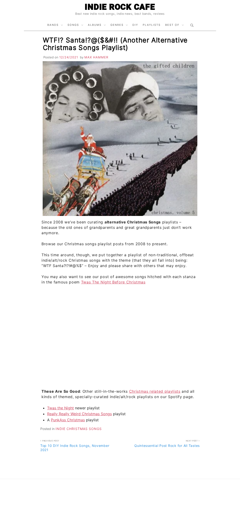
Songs (73, 24)
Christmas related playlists (154, 391)
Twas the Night (60, 408)
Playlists (152, 24)
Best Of (172, 24)
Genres (117, 24)
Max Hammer (96, 57)
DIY (135, 24)
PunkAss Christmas (68, 420)
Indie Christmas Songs (79, 429)
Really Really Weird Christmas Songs (79, 413)
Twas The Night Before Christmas (113, 282)
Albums (94, 24)
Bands (53, 24)
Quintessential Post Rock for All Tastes (167, 444)
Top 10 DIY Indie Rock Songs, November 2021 (74, 446)
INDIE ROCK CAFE (120, 6)
